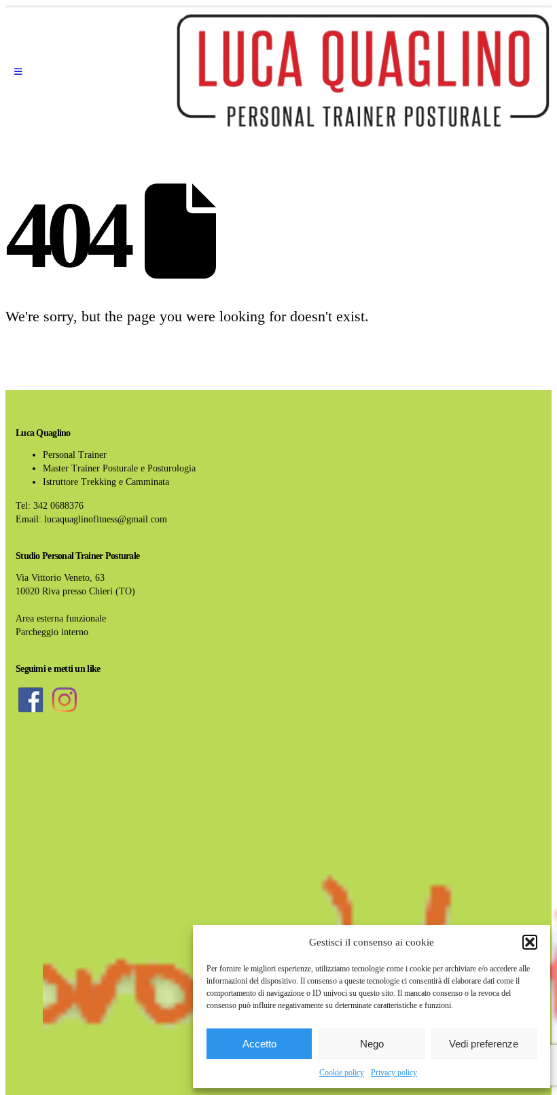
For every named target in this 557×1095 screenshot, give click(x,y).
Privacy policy (394, 1072)
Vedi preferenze (483, 1043)
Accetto (259, 1043)
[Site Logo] (363, 72)
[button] (530, 942)
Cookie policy (341, 1072)
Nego (372, 1043)
